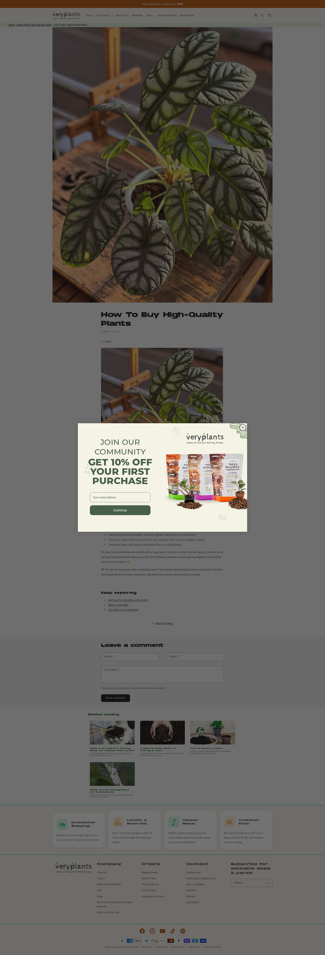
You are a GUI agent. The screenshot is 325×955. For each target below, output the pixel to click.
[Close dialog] (243, 428)
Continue (120, 510)
